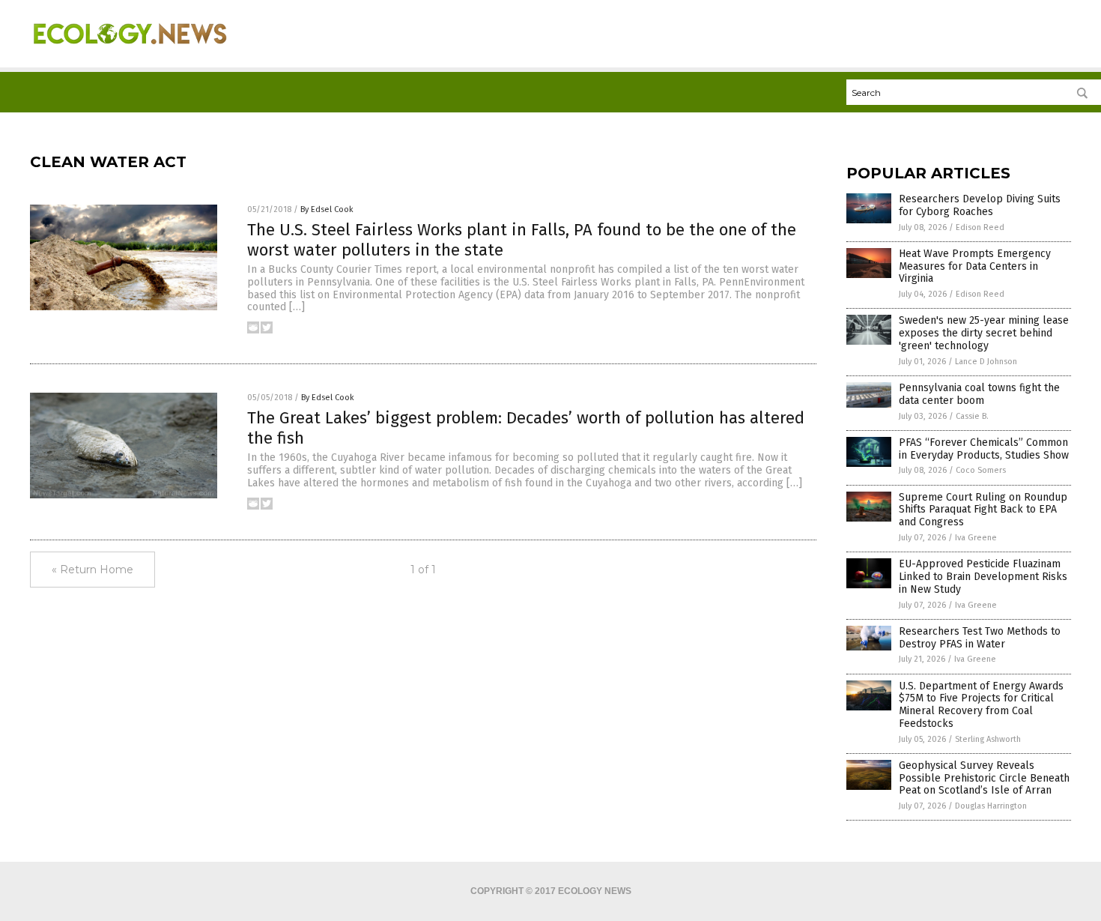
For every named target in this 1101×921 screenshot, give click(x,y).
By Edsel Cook (327, 209)
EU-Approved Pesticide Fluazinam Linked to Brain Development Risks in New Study (983, 577)
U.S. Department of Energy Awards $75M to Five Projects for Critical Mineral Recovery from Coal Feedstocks (981, 705)
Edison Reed (980, 227)
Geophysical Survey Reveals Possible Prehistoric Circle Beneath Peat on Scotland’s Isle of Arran (984, 778)
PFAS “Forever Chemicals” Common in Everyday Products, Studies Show (984, 449)
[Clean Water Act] (130, 53)
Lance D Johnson (986, 361)
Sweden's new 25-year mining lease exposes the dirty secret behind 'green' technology (984, 333)
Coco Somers (981, 470)
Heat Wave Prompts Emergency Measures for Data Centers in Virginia (975, 266)
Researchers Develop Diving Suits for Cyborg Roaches (980, 205)
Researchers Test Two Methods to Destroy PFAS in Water (980, 637)
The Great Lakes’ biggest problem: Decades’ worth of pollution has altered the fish (525, 427)
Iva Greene (976, 538)
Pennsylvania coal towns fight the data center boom (979, 394)
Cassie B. (972, 416)
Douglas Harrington (991, 806)
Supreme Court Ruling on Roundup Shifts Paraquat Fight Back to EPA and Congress (983, 510)
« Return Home (92, 569)
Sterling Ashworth (988, 739)
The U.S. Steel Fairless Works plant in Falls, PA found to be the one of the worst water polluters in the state (521, 239)
